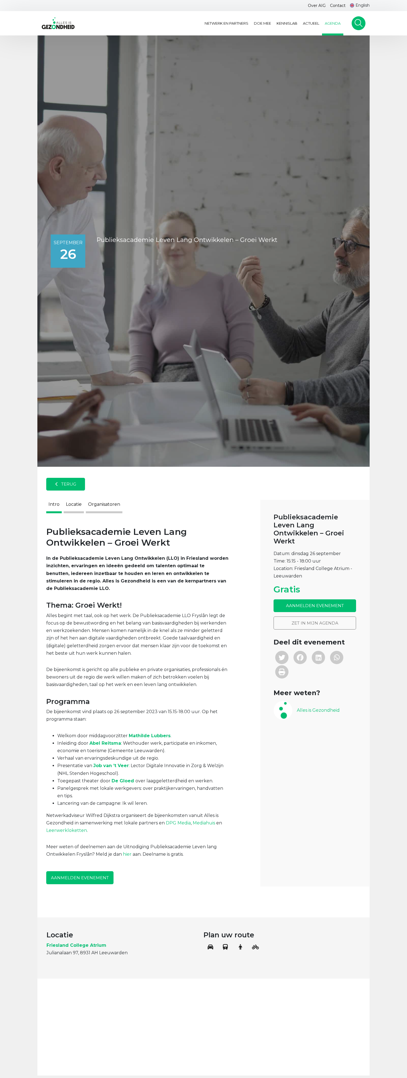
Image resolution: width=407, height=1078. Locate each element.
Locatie (74, 504)
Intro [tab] (54, 504)
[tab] (315, 710)
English (363, 5)
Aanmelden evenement (80, 877)
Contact (338, 5)
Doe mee (262, 23)
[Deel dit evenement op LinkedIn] (318, 657)
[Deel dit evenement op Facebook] (300, 657)
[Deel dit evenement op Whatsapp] (336, 657)
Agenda (333, 23)
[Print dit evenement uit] (282, 672)
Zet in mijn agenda (315, 623)
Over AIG (317, 5)
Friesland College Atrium (76, 945)
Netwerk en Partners (226, 23)
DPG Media (178, 823)
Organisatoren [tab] (104, 504)
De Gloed (123, 780)
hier (127, 854)
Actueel (311, 23)
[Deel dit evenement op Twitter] (282, 657)
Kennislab (287, 23)
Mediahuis (204, 823)
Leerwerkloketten (66, 830)
